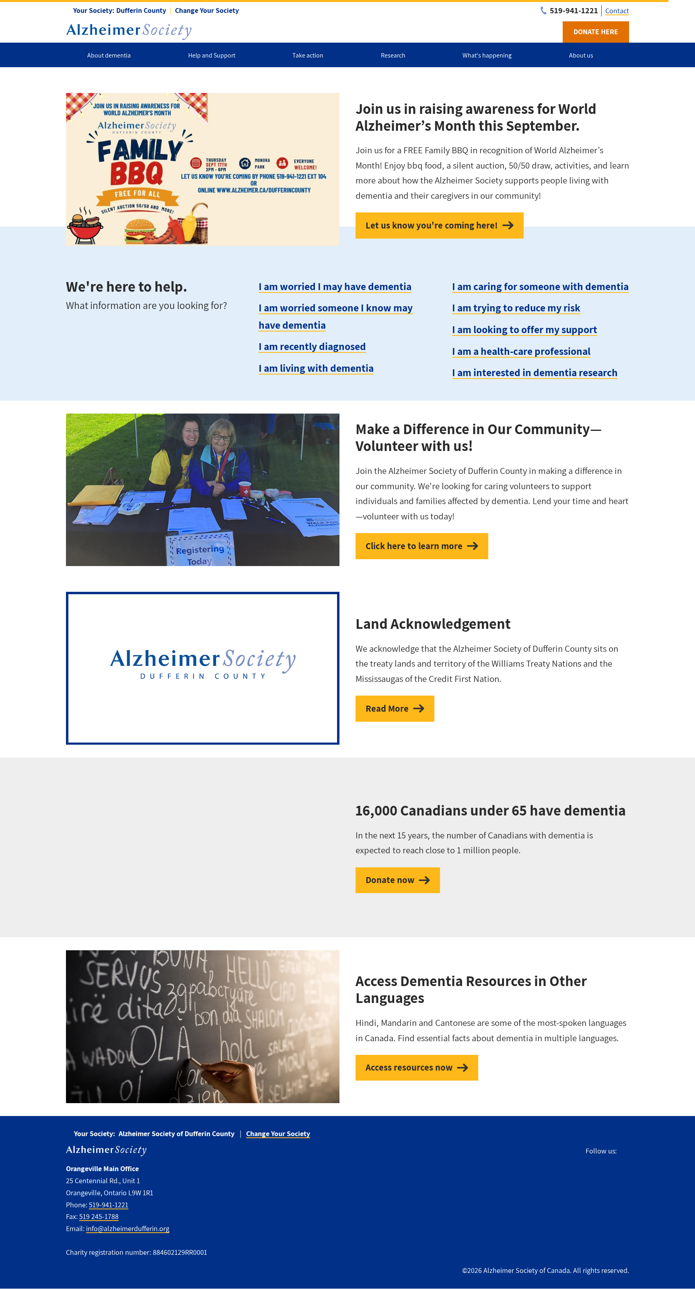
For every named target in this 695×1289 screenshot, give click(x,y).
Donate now (390, 880)
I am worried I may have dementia (335, 286)
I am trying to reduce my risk (516, 307)
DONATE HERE (596, 31)
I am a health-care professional (521, 351)
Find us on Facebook (626, 1151)
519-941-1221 (108, 1204)
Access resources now (409, 1067)
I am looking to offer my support (524, 329)
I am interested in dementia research (535, 372)
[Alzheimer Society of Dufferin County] (128, 32)
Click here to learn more (414, 546)
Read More (387, 708)
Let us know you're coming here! (432, 225)
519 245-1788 (99, 1216)
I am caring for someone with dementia (540, 286)
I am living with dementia (316, 368)
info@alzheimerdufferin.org (127, 1228)
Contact (617, 10)
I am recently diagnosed (312, 346)
